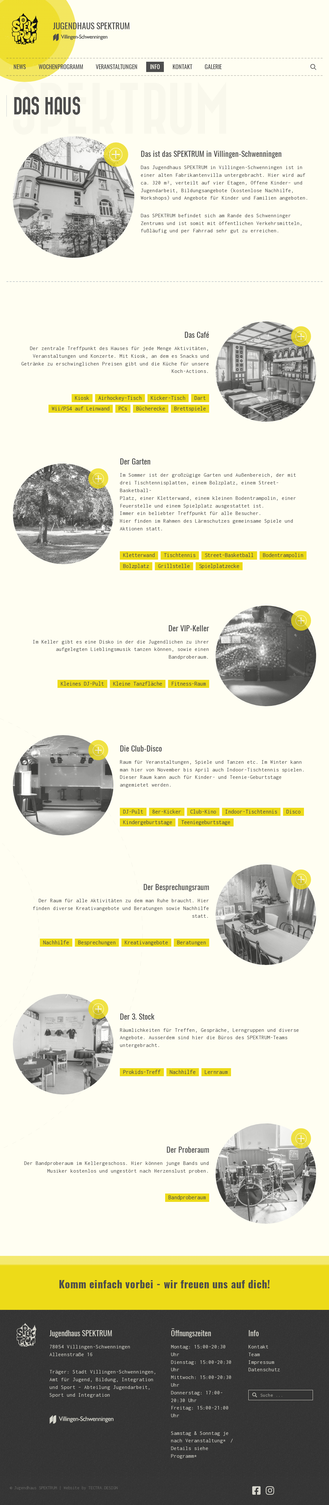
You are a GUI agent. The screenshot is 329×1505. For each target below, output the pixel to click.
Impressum (261, 1362)
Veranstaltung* (205, 1440)
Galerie (213, 66)
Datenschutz (264, 1369)
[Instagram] (270, 1490)
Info (155, 66)
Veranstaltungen (117, 66)
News (19, 66)
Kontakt (182, 66)
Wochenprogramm (61, 66)
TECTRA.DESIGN (103, 1487)
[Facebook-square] (256, 1490)
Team (254, 1354)
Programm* (184, 1456)
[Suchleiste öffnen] (313, 67)
